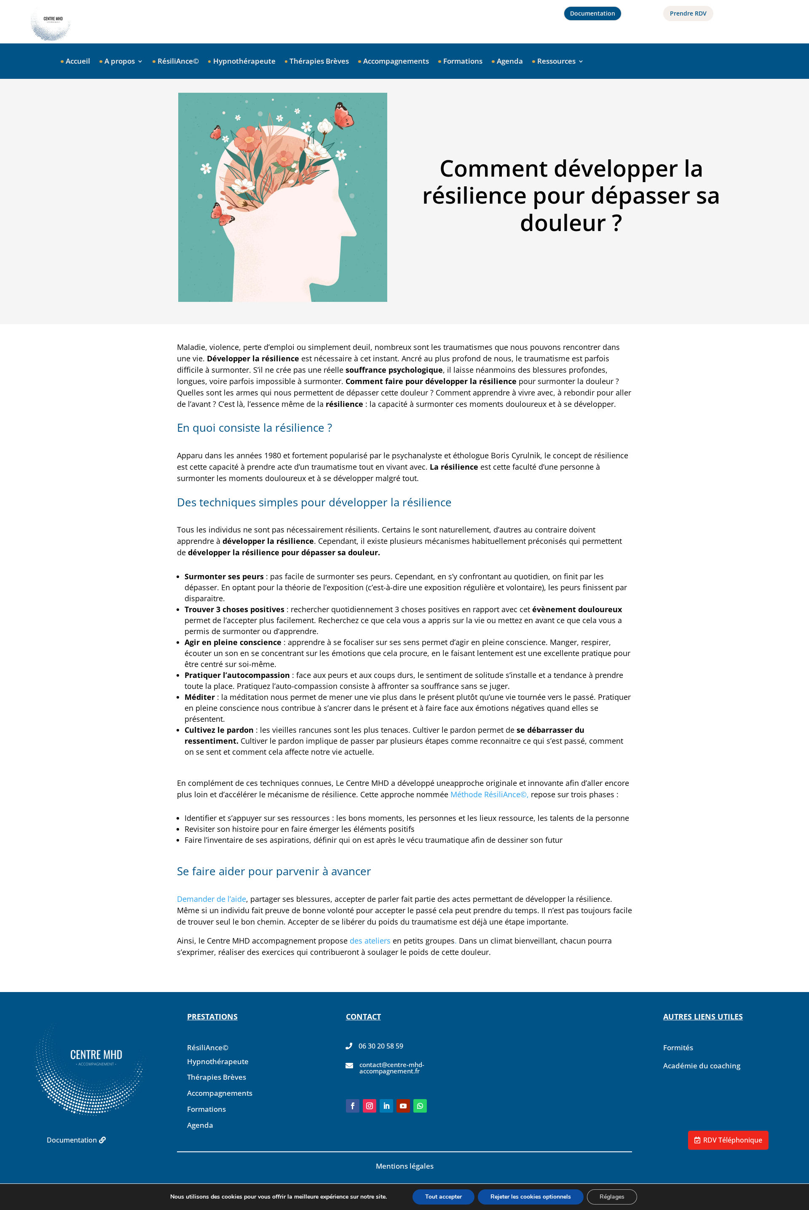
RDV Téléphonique (732, 1140)
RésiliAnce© (178, 62)
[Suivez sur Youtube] (403, 1106)
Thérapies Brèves (319, 62)
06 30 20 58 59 (381, 1046)
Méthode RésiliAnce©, (488, 794)
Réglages (612, 1197)
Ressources (556, 62)
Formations (462, 62)
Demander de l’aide (211, 899)
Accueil (78, 62)
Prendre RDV (688, 13)
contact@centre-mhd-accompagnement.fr (391, 1067)
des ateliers (370, 941)
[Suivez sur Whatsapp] (420, 1106)
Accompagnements (396, 62)
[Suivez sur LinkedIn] (386, 1106)
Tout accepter (443, 1197)
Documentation (592, 13)
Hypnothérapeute (244, 62)
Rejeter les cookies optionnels (530, 1197)
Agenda (510, 62)
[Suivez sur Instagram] (369, 1106)
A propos (119, 62)
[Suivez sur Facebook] (352, 1106)
